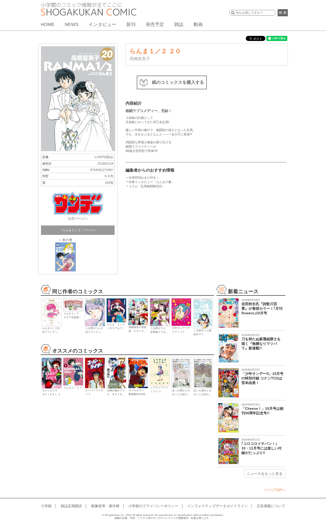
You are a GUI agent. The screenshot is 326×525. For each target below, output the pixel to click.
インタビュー (102, 24)
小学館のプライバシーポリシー (153, 506)
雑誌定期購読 (71, 506)
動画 (198, 24)
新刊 (130, 24)
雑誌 (178, 24)
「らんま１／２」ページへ (77, 230)
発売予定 (155, 24)
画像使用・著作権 (105, 506)
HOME (48, 24)
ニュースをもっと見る (264, 474)
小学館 (46, 506)
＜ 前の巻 (65, 240)
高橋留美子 (140, 58)
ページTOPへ (274, 490)
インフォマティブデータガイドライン (217, 506)
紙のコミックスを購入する (178, 82)
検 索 (283, 13)
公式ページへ (78, 218)
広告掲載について (271, 506)
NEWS (71, 24)
